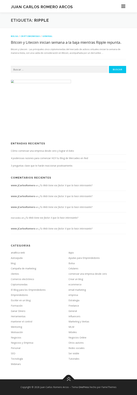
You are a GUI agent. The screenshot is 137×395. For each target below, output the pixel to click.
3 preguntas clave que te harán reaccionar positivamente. (42, 165)
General (47, 36)
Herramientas (18, 316)
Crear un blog (75, 279)
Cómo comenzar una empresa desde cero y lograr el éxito (42, 150)
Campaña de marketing (23, 268)
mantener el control (21, 321)
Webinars (16, 364)
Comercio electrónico (22, 279)
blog (13, 263)
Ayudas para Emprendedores (84, 257)
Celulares (73, 268)
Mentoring (16, 326)
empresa (73, 295)
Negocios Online (77, 337)
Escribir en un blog (21, 300)
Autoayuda (17, 257)
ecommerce (75, 284)
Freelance (73, 305)
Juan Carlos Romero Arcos (42, 6)
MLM (71, 326)
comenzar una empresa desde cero (87, 273)
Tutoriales (73, 358)
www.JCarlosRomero (23, 185)
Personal (15, 348)
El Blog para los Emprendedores (28, 289)
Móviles (72, 332)
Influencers (74, 316)
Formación (17, 305)
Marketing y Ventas (78, 321)
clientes (15, 273)
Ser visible (73, 353)
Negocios (16, 337)
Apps (71, 252)
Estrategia (73, 300)
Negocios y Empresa (22, 342)
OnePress (84, 387)
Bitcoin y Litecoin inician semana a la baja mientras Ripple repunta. (66, 42)
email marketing (77, 289)
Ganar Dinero (18, 311)
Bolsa (14, 36)
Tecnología (17, 358)
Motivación (17, 332)
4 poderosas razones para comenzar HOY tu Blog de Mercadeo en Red (49, 158)
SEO (13, 353)
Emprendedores (19, 295)
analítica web (18, 252)
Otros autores (76, 342)
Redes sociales (76, 348)
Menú (123, 6)
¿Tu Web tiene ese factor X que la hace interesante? (65, 185)
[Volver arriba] (69, 379)
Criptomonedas (30, 36)
